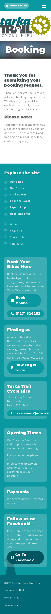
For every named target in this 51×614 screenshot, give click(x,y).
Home (13, 224)
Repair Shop (18, 207)
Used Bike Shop (20, 213)
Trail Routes (18, 194)
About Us (16, 230)
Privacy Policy (11, 597)
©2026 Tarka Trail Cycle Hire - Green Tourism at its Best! (23, 586)
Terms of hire (11, 605)
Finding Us (17, 243)
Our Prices (17, 188)
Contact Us (17, 237)
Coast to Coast (20, 201)
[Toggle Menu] (44, 6)
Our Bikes (16, 181)
